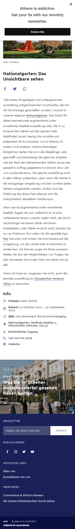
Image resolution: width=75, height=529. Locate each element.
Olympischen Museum (49, 278)
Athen (7, 284)
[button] (5, 89)
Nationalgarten (36, 115)
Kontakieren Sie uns (16, 477)
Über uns (9, 471)
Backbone (22, 525)
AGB (5, 521)
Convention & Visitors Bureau (23, 495)
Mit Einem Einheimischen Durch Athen (29, 501)
